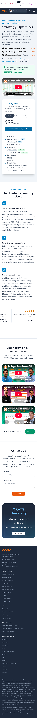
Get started (18, 533)
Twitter (4, 669)
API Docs (5, 615)
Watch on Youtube (13, 431)
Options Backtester (13, 152)
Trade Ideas (11, 147)
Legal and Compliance (9, 663)
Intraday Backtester (10, 4)
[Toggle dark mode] (30, 11)
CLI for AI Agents (7, 618)
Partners (4, 660)
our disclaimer (13, 704)
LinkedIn (4, 672)
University (5, 639)
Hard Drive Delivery (8, 632)
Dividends (5, 642)
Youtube (4, 666)
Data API (5, 609)
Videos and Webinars (8, 651)
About (4, 654)
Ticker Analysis (12, 160)
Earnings (4, 645)
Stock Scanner (12, 155)
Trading (9, 158)
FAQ (3, 657)
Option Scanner (12, 150)
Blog (3, 648)
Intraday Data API (7, 612)
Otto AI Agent (12, 142)
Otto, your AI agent (28, 4)
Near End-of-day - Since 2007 (11, 626)
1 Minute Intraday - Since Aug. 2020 (13, 629)
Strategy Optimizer (13, 144)
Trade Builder (11, 163)
